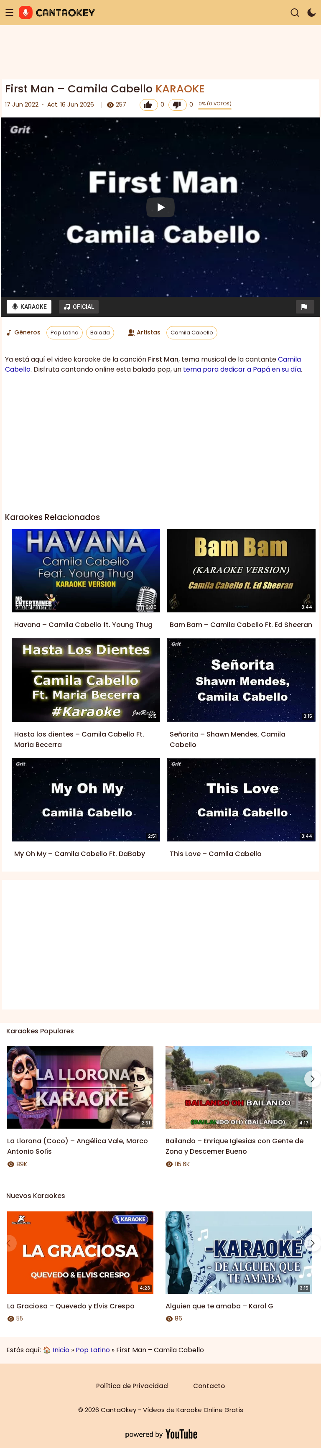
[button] (305, 307)
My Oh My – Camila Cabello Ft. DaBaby (79, 854)
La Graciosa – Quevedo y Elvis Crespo (71, 1306)
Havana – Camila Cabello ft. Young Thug (83, 625)
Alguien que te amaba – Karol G (219, 1306)
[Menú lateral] (9, 13)
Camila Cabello (192, 333)
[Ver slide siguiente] (312, 1079)
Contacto (209, 1386)
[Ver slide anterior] (8, 1079)
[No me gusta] (177, 105)
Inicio (61, 1350)
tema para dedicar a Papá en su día (242, 369)
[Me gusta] (149, 105)
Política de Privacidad (132, 1386)
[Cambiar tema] (311, 13)
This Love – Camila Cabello (216, 854)
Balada (100, 333)
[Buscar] (295, 13)
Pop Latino (65, 333)
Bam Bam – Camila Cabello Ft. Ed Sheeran (241, 625)
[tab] (29, 307)
